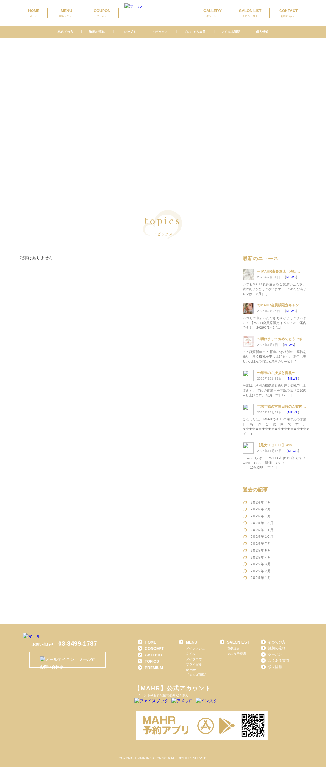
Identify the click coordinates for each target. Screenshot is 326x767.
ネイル (190, 653)
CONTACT (288, 13)
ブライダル (194, 664)
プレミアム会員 (194, 31)
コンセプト (128, 31)
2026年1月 (261, 516)
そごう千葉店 (236, 653)
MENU (66, 13)
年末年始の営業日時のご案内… (281, 406)
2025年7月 (261, 543)
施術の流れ (97, 31)
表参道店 (233, 648)
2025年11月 (262, 530)
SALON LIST (250, 13)
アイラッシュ (195, 648)
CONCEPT (154, 648)
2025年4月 (261, 557)
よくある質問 (230, 31)
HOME (33, 13)
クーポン (275, 654)
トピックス (160, 31)
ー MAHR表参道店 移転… (278, 271)
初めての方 (65, 31)
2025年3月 (261, 564)
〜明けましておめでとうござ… (281, 339)
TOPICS (152, 661)
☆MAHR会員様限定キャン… (279, 305)
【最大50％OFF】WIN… (276, 445)
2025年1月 (261, 578)
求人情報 (262, 31)
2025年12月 (262, 523)
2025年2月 (261, 571)
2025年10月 (262, 536)
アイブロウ (194, 659)
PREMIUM (154, 668)
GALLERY (212, 13)
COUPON (102, 13)
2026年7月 (261, 502)
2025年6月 (261, 550)
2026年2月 (261, 509)
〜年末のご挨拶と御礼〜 (276, 373)
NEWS (291, 277)
